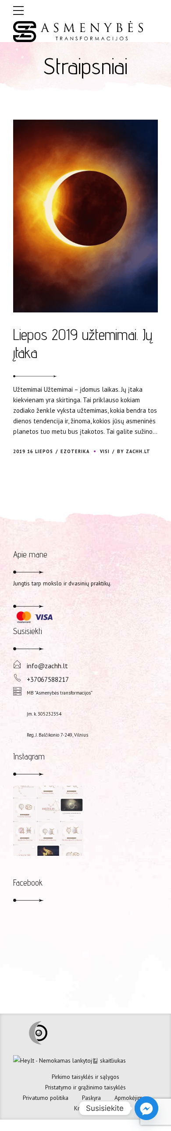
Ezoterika (75, 451)
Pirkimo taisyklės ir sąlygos (85, 1077)
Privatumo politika (45, 1098)
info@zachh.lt (47, 665)
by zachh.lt (133, 451)
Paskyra (91, 1098)
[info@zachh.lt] (17, 664)
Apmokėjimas (131, 1098)
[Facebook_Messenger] (146, 1108)
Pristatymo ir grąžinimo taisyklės (85, 1087)
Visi (105, 451)
